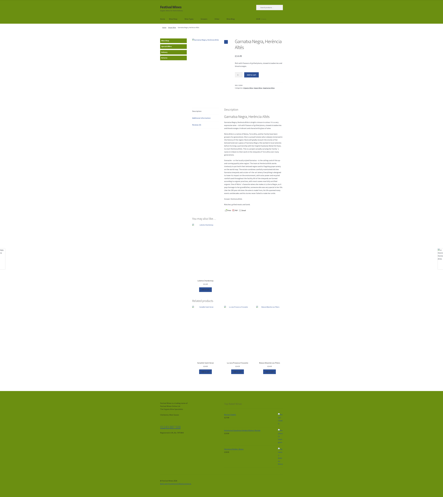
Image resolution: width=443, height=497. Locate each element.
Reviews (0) (196, 125)
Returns (164, 58)
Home (162, 19)
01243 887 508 (170, 427)
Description (196, 111)
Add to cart (251, 75)
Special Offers (166, 46)
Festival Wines (170, 7)
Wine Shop (173, 19)
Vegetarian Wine (269, 88)
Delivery (164, 52)
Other (217, 19)
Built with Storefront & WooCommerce (175, 484)
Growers (204, 19)
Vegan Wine (172, 27)
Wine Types (189, 19)
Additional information (201, 118)
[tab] (205, 111)
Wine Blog (231, 19)
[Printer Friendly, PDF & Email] (235, 210)
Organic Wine (248, 88)
